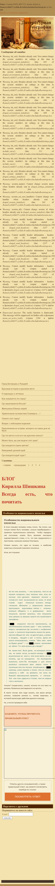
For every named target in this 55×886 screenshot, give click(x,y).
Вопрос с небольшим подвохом (16, 423)
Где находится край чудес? (14, 455)
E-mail (5, 814)
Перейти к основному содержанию (14, 12)
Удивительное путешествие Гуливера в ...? (21, 413)
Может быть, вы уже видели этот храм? (20, 440)
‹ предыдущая (19, 465)
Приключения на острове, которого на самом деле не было (26, 429)
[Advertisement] (27, 351)
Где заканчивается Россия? (14, 403)
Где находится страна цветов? (15, 445)
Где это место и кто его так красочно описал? (22, 435)
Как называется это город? (14, 399)
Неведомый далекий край (13, 450)
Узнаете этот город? (11, 418)
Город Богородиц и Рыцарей (15, 384)
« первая (7, 465)
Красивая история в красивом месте (18, 389)
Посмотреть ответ (27, 796)
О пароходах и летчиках (13, 394)
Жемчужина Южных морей (14, 408)
